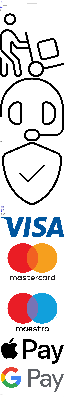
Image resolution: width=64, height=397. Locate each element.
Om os (1, 211)
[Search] (0, 6)
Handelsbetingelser (2, 206)
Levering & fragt (2, 207)
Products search (1, 5)
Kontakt (1, 208)
